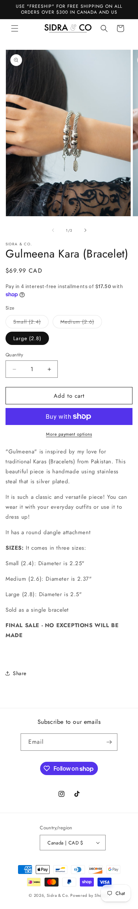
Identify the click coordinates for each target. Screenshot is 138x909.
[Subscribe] (109, 742)
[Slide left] (53, 230)
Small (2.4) (31, 323)
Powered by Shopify (89, 895)
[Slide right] (85, 230)
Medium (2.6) (81, 323)
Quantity (14, 354)
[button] (15, 28)
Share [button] (19, 673)
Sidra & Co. (58, 895)
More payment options (69, 434)
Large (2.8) (27, 338)
